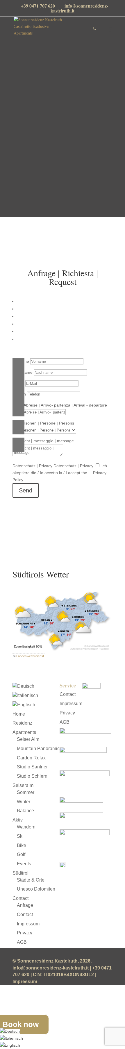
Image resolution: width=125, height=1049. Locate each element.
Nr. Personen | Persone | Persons (43, 423)
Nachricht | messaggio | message (43, 440)
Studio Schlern (32, 776)
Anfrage (25, 905)
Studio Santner (32, 766)
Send (25, 490)
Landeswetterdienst (30, 656)
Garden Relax (31, 757)
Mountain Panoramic (38, 748)
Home (18, 714)
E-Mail (18, 383)
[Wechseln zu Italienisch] (25, 695)
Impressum (28, 923)
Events (24, 863)
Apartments (24, 732)
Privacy (24, 932)
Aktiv (17, 819)
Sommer (25, 792)
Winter (23, 801)
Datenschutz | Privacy (32, 465)
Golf (21, 854)
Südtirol (20, 873)
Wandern (26, 826)
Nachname (22, 372)
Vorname (20, 361)
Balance (25, 810)
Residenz (22, 723)
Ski (20, 836)
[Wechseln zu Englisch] (23, 704)
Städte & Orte (30, 880)
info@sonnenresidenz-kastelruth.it (63, 245)
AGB (22, 942)
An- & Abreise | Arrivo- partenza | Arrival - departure (59, 405)
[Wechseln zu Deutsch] (10, 1031)
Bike (21, 845)
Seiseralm (22, 785)
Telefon (19, 394)
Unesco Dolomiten (36, 888)
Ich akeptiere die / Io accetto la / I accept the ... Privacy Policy (59, 472)
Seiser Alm (28, 739)
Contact (20, 898)
